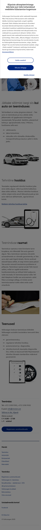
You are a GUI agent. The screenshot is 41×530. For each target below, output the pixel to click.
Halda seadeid (20, 60)
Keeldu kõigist (29, 75)
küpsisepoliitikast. (8, 52)
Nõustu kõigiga (20, 68)
